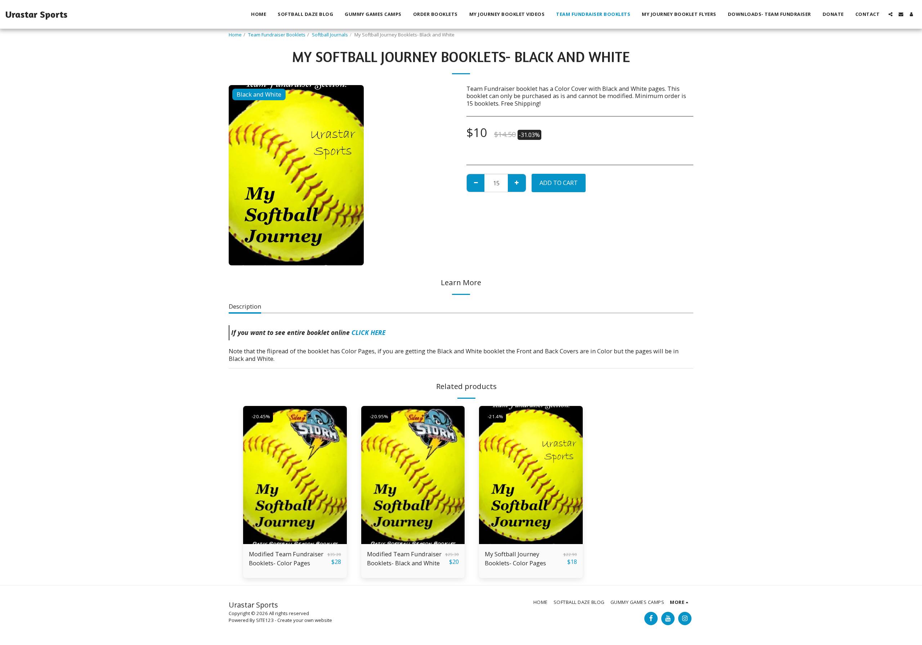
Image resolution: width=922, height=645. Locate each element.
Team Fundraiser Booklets (276, 34)
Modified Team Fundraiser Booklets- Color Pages (286, 558)
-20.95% (379, 416)
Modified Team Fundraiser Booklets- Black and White (404, 558)
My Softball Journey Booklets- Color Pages (515, 558)
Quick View (295, 540)
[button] (890, 14)
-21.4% (495, 416)
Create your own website (304, 620)
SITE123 (265, 620)
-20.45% (261, 416)
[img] (295, 475)
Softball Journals (330, 34)
